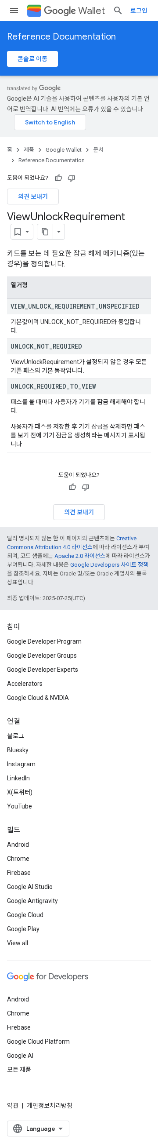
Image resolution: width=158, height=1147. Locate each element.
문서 (98, 149)
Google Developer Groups (42, 655)
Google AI (20, 1055)
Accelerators (25, 683)
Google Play (23, 928)
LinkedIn (18, 778)
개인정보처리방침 (49, 1105)
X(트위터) (19, 792)
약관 (12, 1105)
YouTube (19, 806)
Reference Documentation (61, 36)
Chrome (18, 858)
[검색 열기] (118, 10)
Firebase (19, 872)
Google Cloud (25, 914)
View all (17, 943)
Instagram (21, 764)
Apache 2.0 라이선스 (79, 556)
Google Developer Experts (42, 669)
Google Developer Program (44, 641)
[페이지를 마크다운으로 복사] (45, 231)
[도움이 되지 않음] (71, 178)
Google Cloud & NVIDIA (38, 697)
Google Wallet (64, 149)
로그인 (138, 10)
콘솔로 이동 (32, 59)
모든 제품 (19, 1069)
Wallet (91, 11)
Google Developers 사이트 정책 (109, 564)
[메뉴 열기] (14, 10)
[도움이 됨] (58, 178)
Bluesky (18, 750)
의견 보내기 (33, 196)
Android (18, 844)
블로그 (15, 735)
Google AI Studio (30, 886)
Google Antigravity (32, 900)
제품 (29, 149)
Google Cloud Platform (38, 1041)
